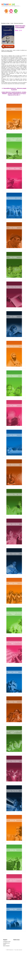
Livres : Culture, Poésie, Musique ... (13, 287)
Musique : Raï (13, 820)
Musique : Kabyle (13, 701)
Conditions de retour (6, 944)
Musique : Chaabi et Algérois (13, 553)
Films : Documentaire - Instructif (13, 198)
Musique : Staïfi (13, 909)
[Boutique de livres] (6, 10)
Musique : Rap (13, 850)
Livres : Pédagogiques (13, 375)
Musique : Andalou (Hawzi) (13, 524)
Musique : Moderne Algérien (13, 761)
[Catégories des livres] (11, 10)
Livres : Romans (13, 435)
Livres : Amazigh (13, 227)
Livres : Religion (13, 405)
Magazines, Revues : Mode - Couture (13, 494)
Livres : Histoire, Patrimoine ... (13, 346)
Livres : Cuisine (13, 257)
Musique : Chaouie (13, 583)
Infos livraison (6, 945)
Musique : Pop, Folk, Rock (13, 790)
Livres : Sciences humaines (13, 464)
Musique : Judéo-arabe (13, 672)
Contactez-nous (6, 941)
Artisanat (13, 109)
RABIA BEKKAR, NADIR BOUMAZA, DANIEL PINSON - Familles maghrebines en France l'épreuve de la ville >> (14, 94)
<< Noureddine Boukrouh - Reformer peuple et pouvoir (14, 89)
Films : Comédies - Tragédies (13, 168)
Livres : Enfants (13, 316)
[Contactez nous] (16, 10)
